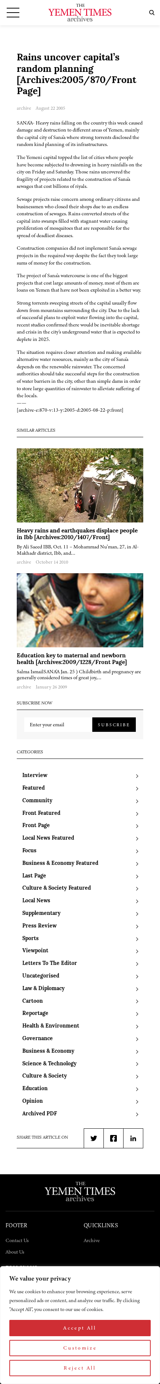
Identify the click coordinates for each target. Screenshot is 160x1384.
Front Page (36, 826)
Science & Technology (49, 1064)
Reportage (35, 1013)
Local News (36, 901)
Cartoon (32, 1001)
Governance (37, 1039)
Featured (33, 788)
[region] (80, 1325)
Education (35, 1089)
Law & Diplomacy (43, 989)
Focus (29, 851)
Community (37, 801)
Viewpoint (35, 951)
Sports (30, 939)
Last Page (34, 876)
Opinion (32, 1101)
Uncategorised (40, 976)
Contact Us (17, 1240)
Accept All (80, 1327)
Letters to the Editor (49, 963)
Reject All (80, 1367)
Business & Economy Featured (60, 863)
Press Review (39, 926)
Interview (34, 776)
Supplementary (41, 913)
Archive (92, 1240)
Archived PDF (39, 1114)
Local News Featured (48, 838)
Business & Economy (48, 1051)
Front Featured (41, 813)
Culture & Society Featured (56, 888)
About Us (15, 1251)
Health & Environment (50, 1026)
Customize (80, 1347)
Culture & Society (44, 1076)
